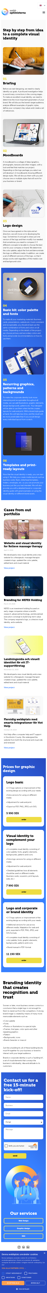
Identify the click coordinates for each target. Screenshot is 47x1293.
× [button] (44, 1253)
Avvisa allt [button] (35, 1283)
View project (9, 568)
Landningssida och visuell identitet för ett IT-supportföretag (22, 662)
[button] (23, 1268)
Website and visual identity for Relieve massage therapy (23, 545)
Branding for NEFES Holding (23, 600)
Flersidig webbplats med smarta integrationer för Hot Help (23, 723)
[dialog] (23, 1272)
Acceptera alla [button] (13, 1283)
